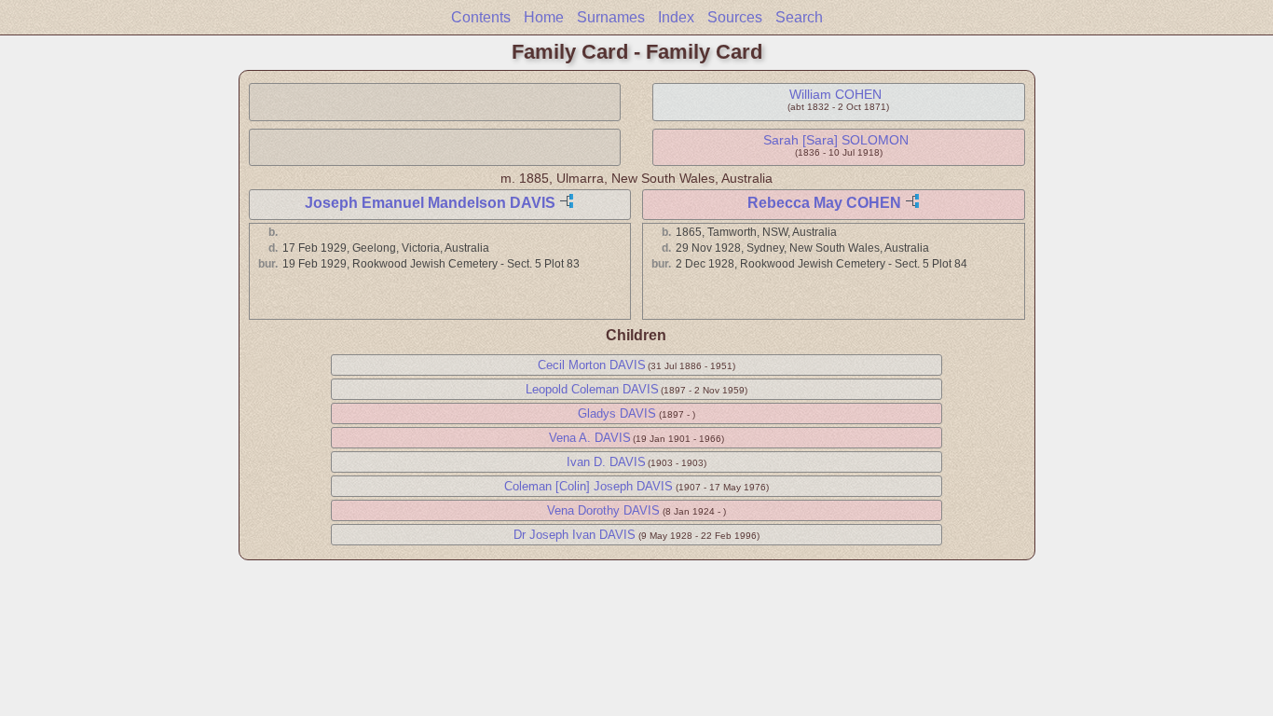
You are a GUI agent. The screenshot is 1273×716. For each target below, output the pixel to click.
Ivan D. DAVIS (606, 462)
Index (676, 17)
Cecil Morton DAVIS (592, 365)
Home (544, 17)
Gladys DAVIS (617, 413)
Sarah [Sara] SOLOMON (836, 139)
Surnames (611, 17)
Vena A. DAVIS (590, 438)
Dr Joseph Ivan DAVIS (574, 535)
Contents (481, 17)
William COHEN (835, 94)
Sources (734, 17)
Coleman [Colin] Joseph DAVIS (588, 486)
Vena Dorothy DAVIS (603, 510)
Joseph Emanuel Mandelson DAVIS (430, 203)
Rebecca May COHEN (824, 203)
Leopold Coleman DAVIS (592, 389)
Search (799, 17)
